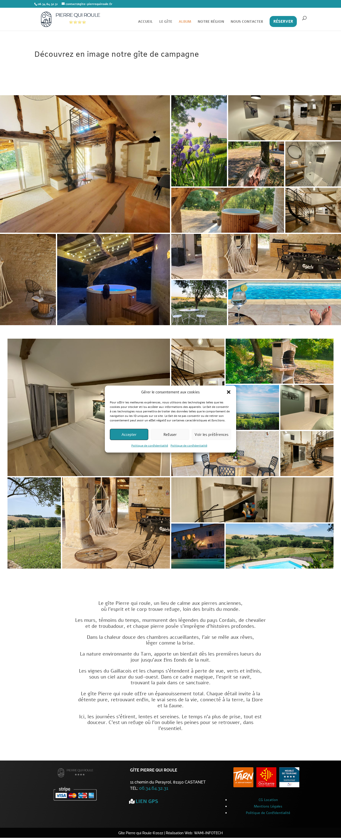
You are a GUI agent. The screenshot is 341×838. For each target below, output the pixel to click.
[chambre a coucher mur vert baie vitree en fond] (307, 428)
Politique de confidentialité (149, 446)
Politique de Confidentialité (268, 813)
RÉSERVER (283, 21)
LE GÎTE (165, 22)
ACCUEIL (145, 22)
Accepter (129, 434)
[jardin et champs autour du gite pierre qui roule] (34, 567)
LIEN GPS (147, 801)
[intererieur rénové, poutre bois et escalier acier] (85, 231)
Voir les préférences (211, 434)
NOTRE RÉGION (211, 22)
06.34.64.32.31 (153, 788)
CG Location (268, 800)
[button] (228, 392)
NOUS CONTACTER (247, 22)
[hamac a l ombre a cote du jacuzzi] (256, 185)
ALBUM (185, 22)
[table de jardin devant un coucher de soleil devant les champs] (199, 324)
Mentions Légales (268, 806)
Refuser (170, 434)
